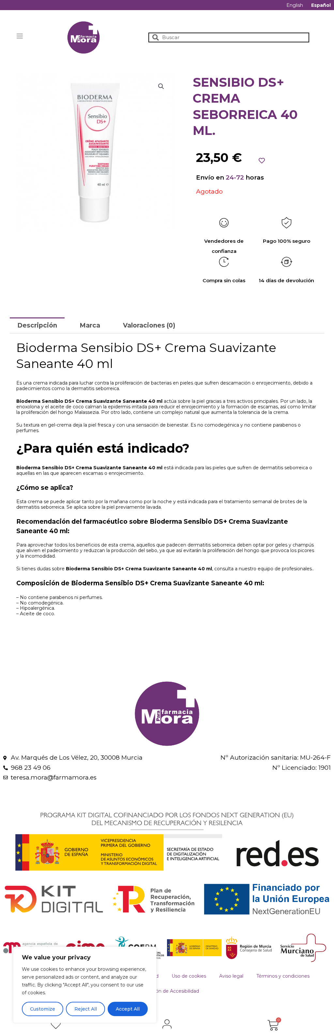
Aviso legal (231, 976)
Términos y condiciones (283, 976)
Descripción (37, 325)
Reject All (85, 1009)
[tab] (37, 325)
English (294, 5)
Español (321, 5)
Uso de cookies (189, 976)
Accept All (128, 1009)
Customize (42, 1009)
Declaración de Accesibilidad (167, 991)
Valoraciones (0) (149, 325)
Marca (90, 325)
